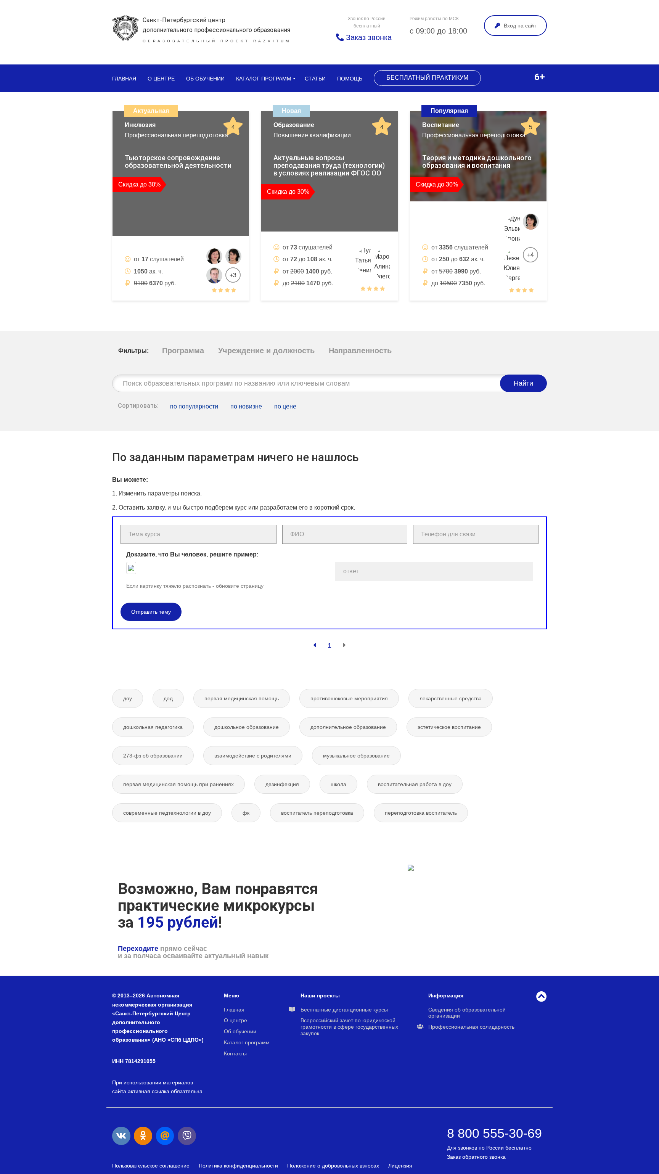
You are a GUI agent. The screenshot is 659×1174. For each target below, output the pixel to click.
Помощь (349, 79)
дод (168, 698)
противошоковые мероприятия (349, 698)
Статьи (315, 79)
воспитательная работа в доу (415, 784)
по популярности (194, 406)
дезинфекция (282, 784)
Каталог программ (263, 79)
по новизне (246, 406)
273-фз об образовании (153, 756)
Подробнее (215, 309)
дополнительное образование (348, 727)
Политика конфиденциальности (238, 1166)
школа (338, 784)
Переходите (138, 948)
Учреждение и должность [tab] (266, 350)
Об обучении (205, 79)
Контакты (235, 1053)
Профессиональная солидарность (471, 1027)
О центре (161, 79)
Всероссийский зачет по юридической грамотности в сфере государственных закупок (349, 1026)
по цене (285, 406)
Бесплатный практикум (427, 77)
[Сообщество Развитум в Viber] (187, 1136)
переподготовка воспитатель (421, 813)
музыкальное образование (356, 756)
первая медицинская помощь (241, 698)
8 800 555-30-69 (494, 1133)
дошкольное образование (246, 727)
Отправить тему (151, 612)
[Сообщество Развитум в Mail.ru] (165, 1136)
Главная (124, 79)
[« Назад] (314, 645)
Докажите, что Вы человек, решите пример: (192, 554)
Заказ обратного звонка (476, 1157)
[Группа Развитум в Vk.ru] (121, 1136)
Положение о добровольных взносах (333, 1166)
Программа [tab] (183, 350)
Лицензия (400, 1166)
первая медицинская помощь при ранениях (178, 784)
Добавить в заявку (154, 309)
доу (127, 698)
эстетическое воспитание (449, 727)
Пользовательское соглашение (151, 1166)
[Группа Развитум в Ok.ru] (143, 1136)
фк (246, 813)
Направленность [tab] (360, 350)
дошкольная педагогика (153, 727)
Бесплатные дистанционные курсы (344, 1010)
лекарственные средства (451, 698)
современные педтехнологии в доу (167, 813)
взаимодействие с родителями (252, 756)
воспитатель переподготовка (317, 813)
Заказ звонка (368, 37)
